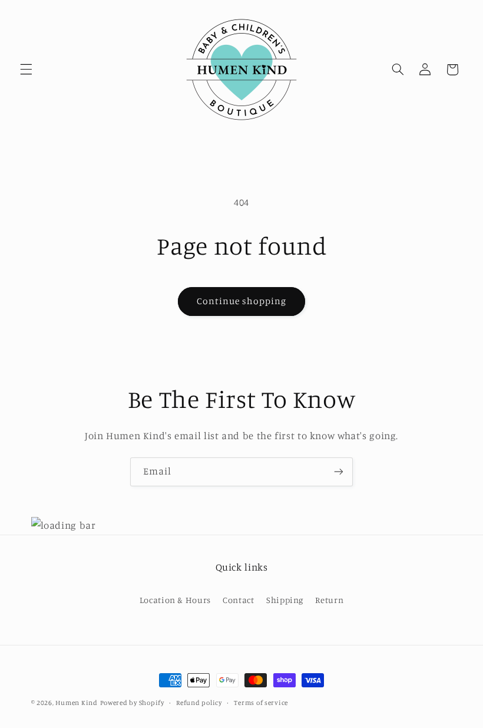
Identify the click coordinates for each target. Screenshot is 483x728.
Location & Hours (175, 600)
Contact (238, 600)
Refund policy (199, 703)
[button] (25, 69)
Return (329, 600)
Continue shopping (242, 301)
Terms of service (261, 703)
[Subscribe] (338, 471)
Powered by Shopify (132, 703)
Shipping (284, 600)
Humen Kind (76, 703)
